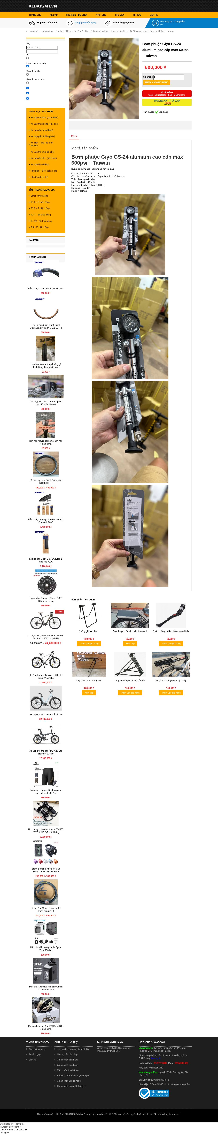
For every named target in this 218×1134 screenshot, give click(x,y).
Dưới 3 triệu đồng (39, 196)
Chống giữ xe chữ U (89, 631)
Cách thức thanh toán (68, 1070)
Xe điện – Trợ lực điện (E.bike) (42, 144)
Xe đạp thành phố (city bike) (44, 124)
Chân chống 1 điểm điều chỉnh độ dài (171, 631)
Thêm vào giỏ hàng (89, 643)
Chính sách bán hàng (67, 1059)
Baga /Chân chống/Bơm (97, 31)
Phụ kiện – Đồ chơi (76, 15)
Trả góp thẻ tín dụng (85, 22)
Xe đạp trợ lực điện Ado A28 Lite (46, 714)
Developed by (12, 1124)
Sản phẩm (47, 31)
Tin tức (137, 15)
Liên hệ (154, 15)
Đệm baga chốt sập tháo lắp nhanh (130, 631)
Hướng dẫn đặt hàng (67, 1054)
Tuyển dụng (35, 1054)
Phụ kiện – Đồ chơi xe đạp (44, 171)
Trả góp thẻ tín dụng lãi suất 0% (73, 1049)
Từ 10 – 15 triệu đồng (41, 221)
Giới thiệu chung (37, 1049)
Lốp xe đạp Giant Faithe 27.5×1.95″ (45, 288)
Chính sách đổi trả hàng (69, 1081)
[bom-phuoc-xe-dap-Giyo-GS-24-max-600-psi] (104, 78)
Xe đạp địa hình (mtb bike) (44, 158)
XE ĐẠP (54, 15)
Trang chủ (35, 15)
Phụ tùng (101, 15)
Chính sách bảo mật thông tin (71, 1086)
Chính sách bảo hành (67, 1065)
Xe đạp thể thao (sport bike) (44, 117)
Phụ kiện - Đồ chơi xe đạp (68, 31)
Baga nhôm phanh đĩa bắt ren (130, 680)
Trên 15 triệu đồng (40, 227)
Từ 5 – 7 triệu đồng (40, 208)
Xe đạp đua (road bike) (42, 130)
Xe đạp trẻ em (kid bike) (42, 152)
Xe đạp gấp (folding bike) (43, 136)
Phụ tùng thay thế (39, 177)
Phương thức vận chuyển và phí (73, 1075)
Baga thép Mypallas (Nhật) (89, 680)
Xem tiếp (130, 643)
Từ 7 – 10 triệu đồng (41, 214)
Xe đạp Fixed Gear (40, 164)
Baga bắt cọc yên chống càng (171, 680)
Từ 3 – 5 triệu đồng (40, 202)
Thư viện (119, 15)
